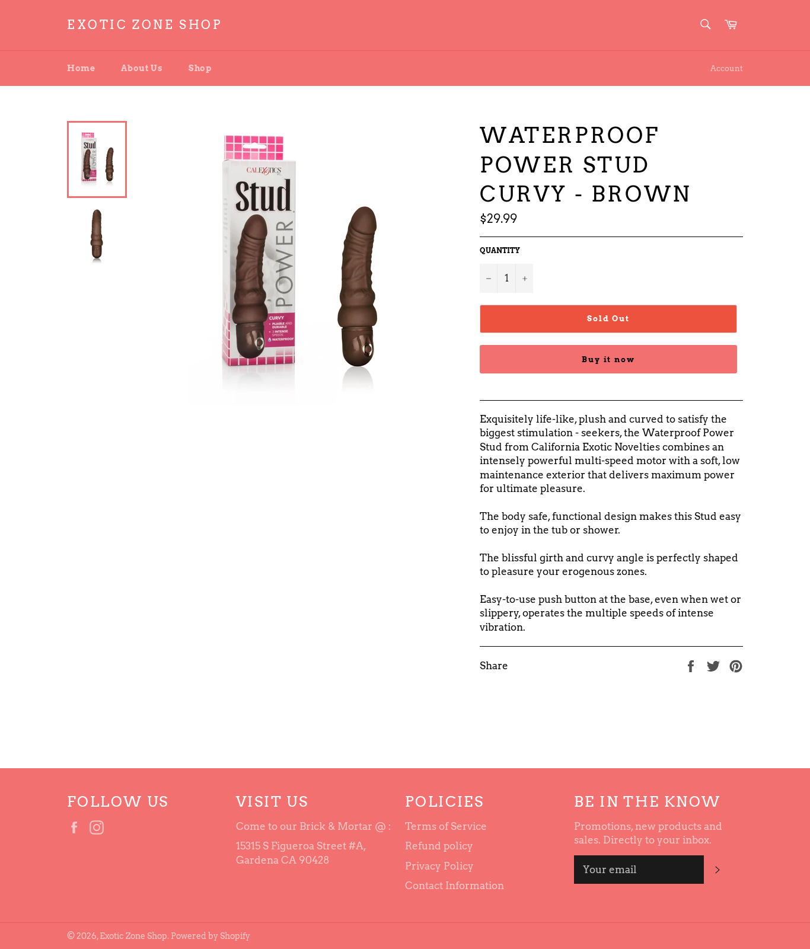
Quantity (500, 250)
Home (81, 68)
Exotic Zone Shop (144, 25)
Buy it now (609, 359)
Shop (200, 68)
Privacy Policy (439, 866)
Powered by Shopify (210, 936)
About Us (141, 68)
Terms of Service (446, 826)
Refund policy (439, 846)
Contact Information (454, 886)
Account (726, 68)
